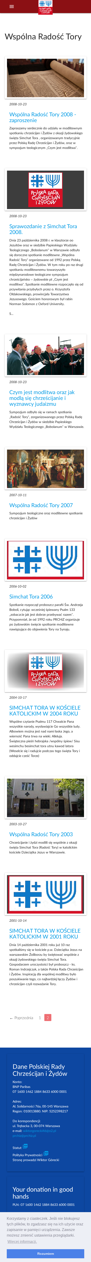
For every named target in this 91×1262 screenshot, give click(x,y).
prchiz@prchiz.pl (24, 1136)
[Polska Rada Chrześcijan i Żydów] (45, 9)
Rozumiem (45, 1253)
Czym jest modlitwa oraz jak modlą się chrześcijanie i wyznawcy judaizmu (42, 398)
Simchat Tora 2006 (31, 596)
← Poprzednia (21, 1017)
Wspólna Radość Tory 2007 (41, 505)
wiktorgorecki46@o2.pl (39, 1131)
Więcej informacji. (22, 1242)
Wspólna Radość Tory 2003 (41, 834)
